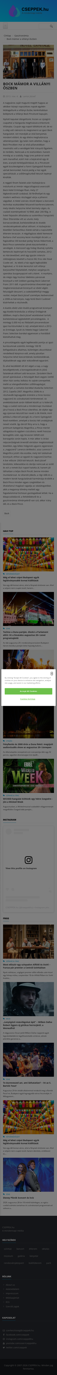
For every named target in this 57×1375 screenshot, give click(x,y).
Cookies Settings (27, 699)
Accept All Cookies (28, 691)
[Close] (52, 673)
